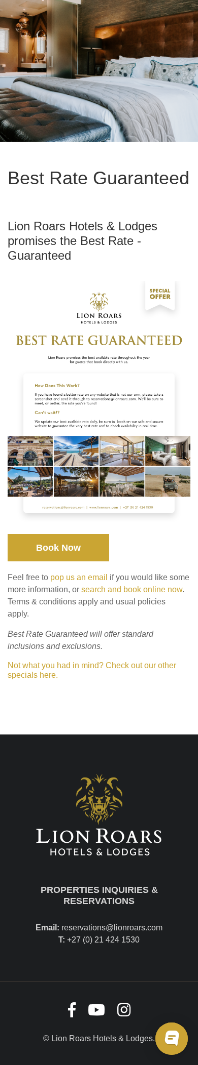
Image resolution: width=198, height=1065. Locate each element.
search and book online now (131, 589)
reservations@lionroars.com (111, 927)
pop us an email (79, 577)
